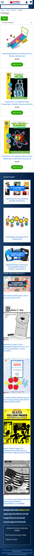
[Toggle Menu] (2, 2)
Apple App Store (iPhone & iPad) (15, 514)
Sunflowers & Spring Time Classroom (17, 238)
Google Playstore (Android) (14, 518)
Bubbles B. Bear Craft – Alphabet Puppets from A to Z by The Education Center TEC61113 (16, 347)
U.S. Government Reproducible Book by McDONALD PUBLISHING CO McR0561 (16, 501)
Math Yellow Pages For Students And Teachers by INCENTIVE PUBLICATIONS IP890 (16, 450)
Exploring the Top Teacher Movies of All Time (17, 200)
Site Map (10, 553)
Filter (4, 18)
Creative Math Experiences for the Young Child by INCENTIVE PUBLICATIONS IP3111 (16, 399)
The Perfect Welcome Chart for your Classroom (15, 297)
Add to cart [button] (17, 64)
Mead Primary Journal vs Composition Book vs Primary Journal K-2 (17, 267)
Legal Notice (4, 553)
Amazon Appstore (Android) (14, 522)
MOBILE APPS (24, 510)
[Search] (31, 6)
